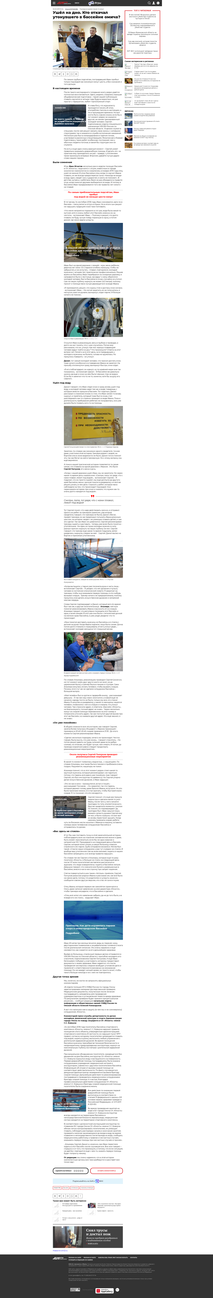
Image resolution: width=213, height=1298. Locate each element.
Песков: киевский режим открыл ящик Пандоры (145, 129)
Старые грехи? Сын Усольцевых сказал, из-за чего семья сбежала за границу (146, 73)
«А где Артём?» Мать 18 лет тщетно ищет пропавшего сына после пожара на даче (146, 102)
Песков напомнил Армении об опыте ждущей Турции (146, 122)
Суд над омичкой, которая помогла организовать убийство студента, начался (142, 43)
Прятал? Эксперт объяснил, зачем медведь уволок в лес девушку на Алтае (146, 66)
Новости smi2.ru (60, 1251)
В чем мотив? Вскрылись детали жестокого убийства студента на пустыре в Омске (142, 17)
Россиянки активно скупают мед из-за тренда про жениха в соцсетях (146, 144)
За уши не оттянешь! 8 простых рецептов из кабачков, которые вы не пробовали (147, 80)
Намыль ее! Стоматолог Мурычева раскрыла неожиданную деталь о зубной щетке (146, 88)
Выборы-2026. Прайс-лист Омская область (113, 1257)
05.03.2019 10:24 (58, 9)
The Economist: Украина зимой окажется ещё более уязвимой (144, 114)
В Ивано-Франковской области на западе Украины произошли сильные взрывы (142, 34)
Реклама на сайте (75, 1257)
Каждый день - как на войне (72, 1211)
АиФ (116, 69)
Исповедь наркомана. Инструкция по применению (72, 1204)
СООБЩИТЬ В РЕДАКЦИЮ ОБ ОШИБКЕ (81, 1260)
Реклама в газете (90, 1257)
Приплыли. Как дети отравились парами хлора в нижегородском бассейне (90, 927)
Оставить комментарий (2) (107, 1171)
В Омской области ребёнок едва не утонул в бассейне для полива (93, 249)
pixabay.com (93, 338)
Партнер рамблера (87, 1289)
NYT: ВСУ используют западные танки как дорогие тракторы (142, 52)
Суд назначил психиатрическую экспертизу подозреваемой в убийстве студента (142, 25)
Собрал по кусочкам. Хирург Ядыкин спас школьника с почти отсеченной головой (147, 95)
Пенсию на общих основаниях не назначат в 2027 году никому (145, 136)
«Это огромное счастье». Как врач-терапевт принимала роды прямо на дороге (109, 1205)
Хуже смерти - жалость (105, 1211)
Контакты (133, 1257)
